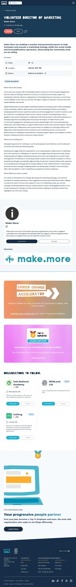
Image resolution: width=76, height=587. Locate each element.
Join (22, 562)
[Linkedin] (53, 581)
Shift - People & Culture (45, 572)
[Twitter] (66, 581)
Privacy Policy (19, 580)
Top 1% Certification (44, 569)
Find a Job (24, 565)
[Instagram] (71, 581)
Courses (23, 569)
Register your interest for (23, 314)
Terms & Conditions (9, 580)
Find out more (38, 358)
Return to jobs (11, 10)
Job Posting (42, 565)
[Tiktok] (58, 581)
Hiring (67, 381)
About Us (58, 562)
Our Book (58, 569)
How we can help (43, 562)
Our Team (58, 565)
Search (14, 3)
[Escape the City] (4, 3)
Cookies (27, 580)
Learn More (13, 529)
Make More (12, 223)
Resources (24, 572)
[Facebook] (62, 581)
